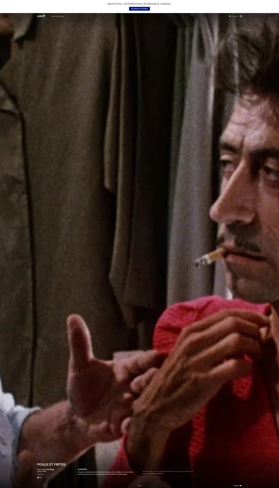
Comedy (40, 474)
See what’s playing (139, 9)
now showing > (156, 474)
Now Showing (57, 16)
